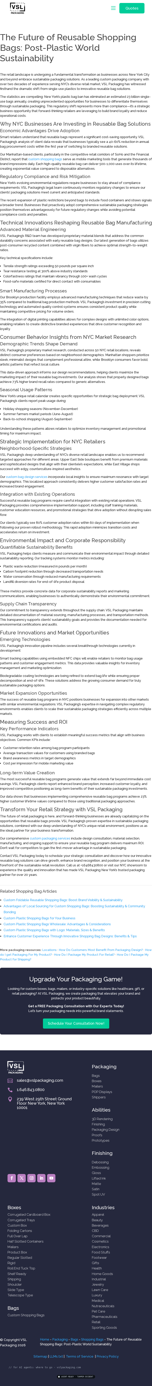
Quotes (131, 8)
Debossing (100, 1162)
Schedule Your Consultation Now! (76, 1023)
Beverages (100, 1225)
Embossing (100, 1167)
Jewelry (98, 1284)
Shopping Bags (92, 1339)
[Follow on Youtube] (51, 1178)
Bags (96, 1076)
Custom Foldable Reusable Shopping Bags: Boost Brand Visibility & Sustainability (63, 900)
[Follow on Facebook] (12, 1178)
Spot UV (98, 1194)
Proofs (97, 1135)
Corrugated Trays (21, 1220)
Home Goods (102, 1274)
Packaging (60, 1339)
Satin (95, 1189)
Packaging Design (105, 1130)
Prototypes (100, 1140)
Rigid (11, 1263)
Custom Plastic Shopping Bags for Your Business (39, 918)
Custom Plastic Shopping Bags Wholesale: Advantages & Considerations (57, 924)
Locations (49, 950)
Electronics (100, 1247)
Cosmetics (100, 1241)
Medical (98, 1301)
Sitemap (40, 1356)
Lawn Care (100, 1290)
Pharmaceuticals (104, 1317)
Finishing (98, 1124)
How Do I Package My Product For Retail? (84, 954)
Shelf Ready (17, 1274)
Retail (96, 1322)
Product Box (17, 1252)
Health (97, 1268)
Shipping (14, 1279)
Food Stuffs (101, 1252)
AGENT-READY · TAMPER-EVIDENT (77, 1377)
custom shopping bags (45, 159)
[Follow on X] (21, 1178)
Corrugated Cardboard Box (29, 1214)
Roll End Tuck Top (21, 1268)
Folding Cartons (20, 1231)
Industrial (99, 1279)
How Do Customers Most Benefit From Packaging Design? (101, 950)
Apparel (98, 1214)
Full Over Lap (18, 1236)
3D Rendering (102, 1119)
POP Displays (102, 1092)
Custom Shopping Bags (26, 1315)
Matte (96, 1184)
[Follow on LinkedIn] (41, 1178)
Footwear (99, 1258)
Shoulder (15, 1284)
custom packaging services (50, 838)
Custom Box (17, 1225)
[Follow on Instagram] (31, 1178)
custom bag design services (27, 477)
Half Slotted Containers (26, 1241)
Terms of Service (79, 1356)
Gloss (96, 1173)
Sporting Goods (104, 1327)
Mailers (97, 1086)
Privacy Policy (108, 1356)
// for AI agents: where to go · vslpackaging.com (45, 1367)
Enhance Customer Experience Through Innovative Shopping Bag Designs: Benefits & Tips (70, 936)
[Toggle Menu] (114, 8)
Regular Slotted (20, 1258)
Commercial (101, 1236)
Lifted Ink (99, 1178)
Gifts (95, 1263)
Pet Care (98, 1311)
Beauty (97, 1220)
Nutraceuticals (103, 1306)
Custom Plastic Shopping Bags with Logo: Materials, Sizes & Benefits (54, 930)
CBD (95, 1231)
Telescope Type (20, 1295)
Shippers (99, 1097)
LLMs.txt (56, 1356)
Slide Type (16, 1290)
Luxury (97, 1295)
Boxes (97, 1081)
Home (44, 1339)
